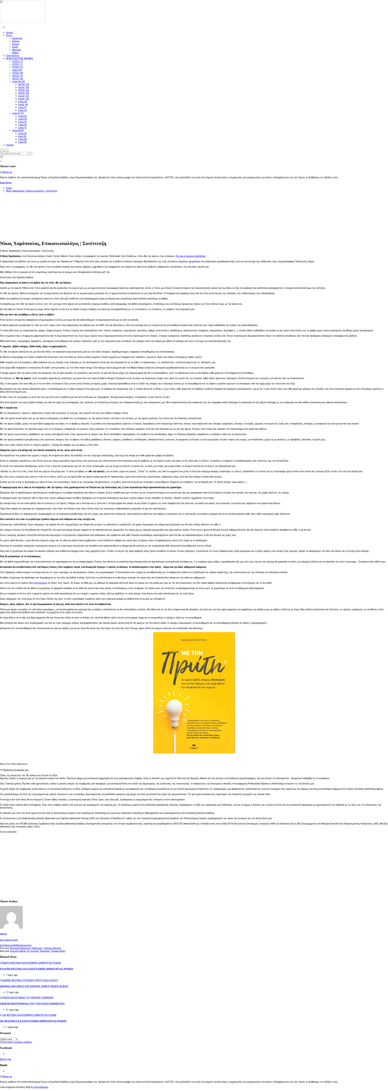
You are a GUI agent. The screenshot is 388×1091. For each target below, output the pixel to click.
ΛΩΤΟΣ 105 (23, 84)
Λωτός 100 (23, 98)
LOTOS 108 (17, 72)
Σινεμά (15, 44)
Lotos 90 (22, 133)
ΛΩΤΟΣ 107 (17, 75)
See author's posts (9, 940)
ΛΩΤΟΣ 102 (23, 93)
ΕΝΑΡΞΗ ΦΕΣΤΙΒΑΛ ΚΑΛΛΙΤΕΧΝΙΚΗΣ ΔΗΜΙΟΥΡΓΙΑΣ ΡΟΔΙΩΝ (36, 969)
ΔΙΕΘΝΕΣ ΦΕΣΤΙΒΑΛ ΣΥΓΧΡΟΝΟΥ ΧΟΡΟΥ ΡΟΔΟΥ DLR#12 (34, 986)
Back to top (5, 1059)
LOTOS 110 (17, 67)
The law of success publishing (190, 256)
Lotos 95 (22, 116)
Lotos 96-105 (18, 81)
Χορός (15, 47)
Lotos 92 (22, 124)
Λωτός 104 (23, 87)
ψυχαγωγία (25, 945)
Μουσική (16, 49)
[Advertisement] (194, 216)
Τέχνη (9, 35)
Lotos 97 (22, 107)
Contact (10, 145)
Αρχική (9, 32)
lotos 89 (22, 136)
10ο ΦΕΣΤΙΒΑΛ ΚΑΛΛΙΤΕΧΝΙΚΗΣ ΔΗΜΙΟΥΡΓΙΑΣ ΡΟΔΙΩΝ (33, 1021)
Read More (6, 182)
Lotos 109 (17, 70)
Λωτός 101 (23, 96)
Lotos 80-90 (18, 130)
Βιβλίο (15, 52)
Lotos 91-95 (18, 113)
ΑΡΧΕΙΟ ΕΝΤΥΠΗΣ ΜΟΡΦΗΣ (19, 58)
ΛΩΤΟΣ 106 (17, 78)
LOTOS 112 (17, 61)
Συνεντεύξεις (13, 55)
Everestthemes (41, 1087)
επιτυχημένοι (40, 582)
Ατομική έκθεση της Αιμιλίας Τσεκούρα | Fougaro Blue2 (37, 951)
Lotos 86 (22, 142)
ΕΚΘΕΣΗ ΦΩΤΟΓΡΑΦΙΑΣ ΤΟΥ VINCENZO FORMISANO (32, 1003)
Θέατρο (16, 41)
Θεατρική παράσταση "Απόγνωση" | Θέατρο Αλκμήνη (35, 948)
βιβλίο (17, 945)
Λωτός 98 (23, 104)
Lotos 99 (22, 101)
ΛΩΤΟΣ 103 (23, 90)
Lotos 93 (22, 121)
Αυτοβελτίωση (7, 945)
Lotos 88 (22, 139)
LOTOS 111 (17, 64)
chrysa (3, 933)
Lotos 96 (22, 110)
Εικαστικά (17, 38)
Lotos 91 (22, 127)
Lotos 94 (22, 119)
